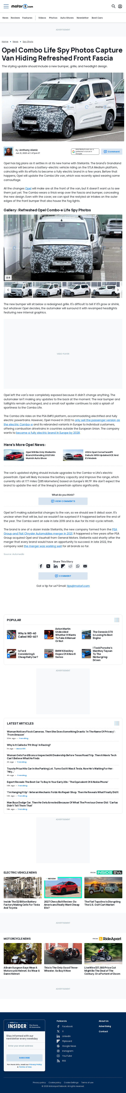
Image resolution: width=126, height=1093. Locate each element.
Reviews (15, 17)
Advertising (105, 1026)
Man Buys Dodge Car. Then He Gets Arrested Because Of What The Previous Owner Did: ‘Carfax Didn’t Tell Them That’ (62, 804)
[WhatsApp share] (78, 566)
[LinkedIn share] (55, 566)
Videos (42, 17)
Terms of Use (25, 1067)
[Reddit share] (70, 566)
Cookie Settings (71, 1082)
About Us (103, 1020)
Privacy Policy (35, 1064)
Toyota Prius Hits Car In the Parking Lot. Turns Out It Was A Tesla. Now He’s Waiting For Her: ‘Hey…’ (60, 770)
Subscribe (24, 1057)
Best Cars (97, 17)
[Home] (22, 6)
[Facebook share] (41, 566)
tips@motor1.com (78, 586)
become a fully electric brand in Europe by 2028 (48, 433)
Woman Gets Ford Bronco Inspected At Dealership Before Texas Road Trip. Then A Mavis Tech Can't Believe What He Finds (61, 757)
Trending (23, 738)
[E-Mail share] (85, 566)
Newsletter (83, 17)
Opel (28, 188)
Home (5, 41)
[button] (8, 290)
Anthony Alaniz (28, 150)
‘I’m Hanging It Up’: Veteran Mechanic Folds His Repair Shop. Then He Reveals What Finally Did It (62, 792)
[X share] (48, 566)
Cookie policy (55, 1082)
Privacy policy (39, 1082)
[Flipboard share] (63, 566)
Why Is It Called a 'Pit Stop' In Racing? (29, 745)
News (5, 17)
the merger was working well (43, 546)
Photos (53, 17)
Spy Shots (28, 41)
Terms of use (87, 1082)
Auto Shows (67, 17)
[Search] (113, 6)
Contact (103, 1031)
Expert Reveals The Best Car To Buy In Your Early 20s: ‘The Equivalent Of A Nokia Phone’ (57, 782)
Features (27, 17)
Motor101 (20, 748)
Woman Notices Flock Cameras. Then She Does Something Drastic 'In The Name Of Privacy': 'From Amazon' (61, 733)
